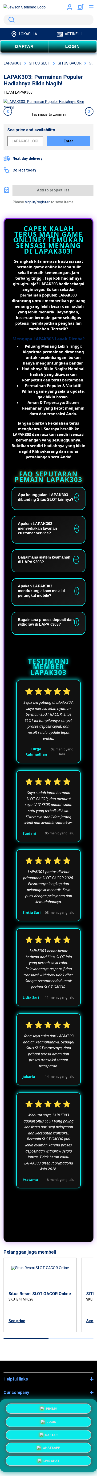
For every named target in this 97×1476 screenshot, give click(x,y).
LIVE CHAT (51, 1462)
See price (16, 1321)
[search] (48, 20)
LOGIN (72, 46)
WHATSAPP (51, 1449)
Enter (68, 141)
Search (11, 20)
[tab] (26, 1338)
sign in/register (37, 202)
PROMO (51, 1407)
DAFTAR (24, 46)
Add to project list (53, 190)
